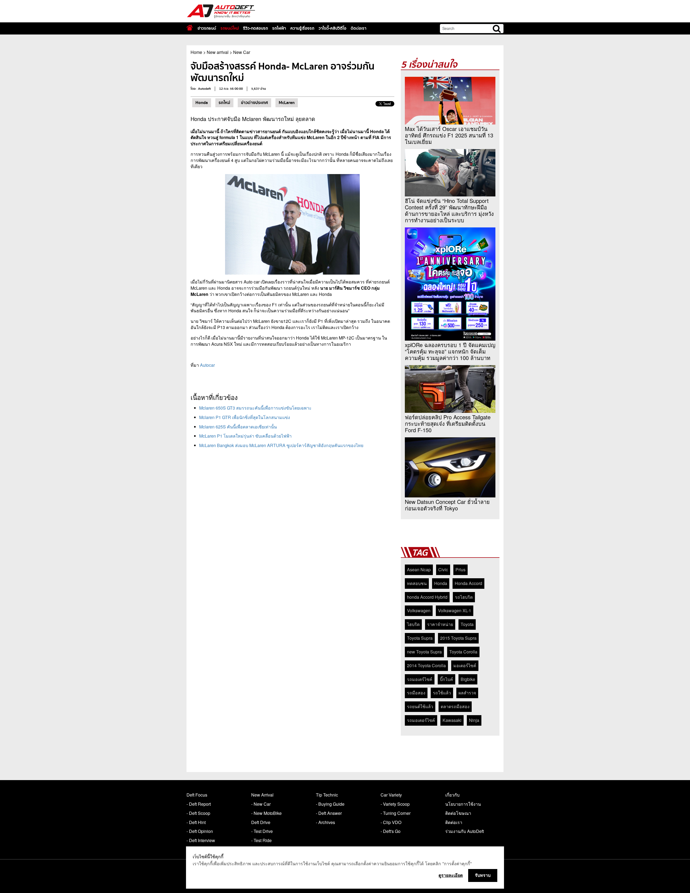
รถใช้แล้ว (442, 693)
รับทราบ (483, 875)
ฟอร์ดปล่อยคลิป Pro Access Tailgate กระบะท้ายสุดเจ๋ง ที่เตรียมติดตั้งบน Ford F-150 (448, 423)
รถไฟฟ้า (279, 28)
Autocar (207, 365)
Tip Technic (327, 795)
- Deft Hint (196, 822)
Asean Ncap (419, 569)
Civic (443, 569)
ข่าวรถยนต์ (207, 28)
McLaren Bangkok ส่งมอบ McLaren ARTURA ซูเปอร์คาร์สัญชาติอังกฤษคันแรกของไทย (281, 445)
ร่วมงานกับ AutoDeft (464, 831)
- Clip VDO (391, 822)
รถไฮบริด (464, 597)
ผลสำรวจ (467, 693)
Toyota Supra (420, 638)
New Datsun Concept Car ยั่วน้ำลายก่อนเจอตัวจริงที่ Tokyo (447, 505)
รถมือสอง (416, 693)
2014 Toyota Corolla (426, 665)
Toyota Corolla (463, 652)
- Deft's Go (391, 831)
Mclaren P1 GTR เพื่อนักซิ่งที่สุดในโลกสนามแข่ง (244, 417)
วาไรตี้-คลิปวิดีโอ (332, 28)
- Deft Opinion (200, 831)
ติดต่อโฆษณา (458, 813)
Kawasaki (452, 720)
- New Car (261, 804)
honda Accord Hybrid (427, 597)
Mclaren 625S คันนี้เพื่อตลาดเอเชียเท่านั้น (238, 427)
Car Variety (391, 795)
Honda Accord (468, 583)
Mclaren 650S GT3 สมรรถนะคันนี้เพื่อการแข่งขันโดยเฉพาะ (255, 408)
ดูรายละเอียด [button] (451, 875)
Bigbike (468, 679)
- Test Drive (262, 831)
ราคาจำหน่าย (440, 624)
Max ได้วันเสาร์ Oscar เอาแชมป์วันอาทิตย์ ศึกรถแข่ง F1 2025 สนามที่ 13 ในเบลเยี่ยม (449, 135)
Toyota (467, 624)
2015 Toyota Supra (458, 638)
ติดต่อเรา (358, 28)
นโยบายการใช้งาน (463, 804)
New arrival (218, 52)
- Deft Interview (201, 840)
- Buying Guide (330, 804)
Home (196, 52)
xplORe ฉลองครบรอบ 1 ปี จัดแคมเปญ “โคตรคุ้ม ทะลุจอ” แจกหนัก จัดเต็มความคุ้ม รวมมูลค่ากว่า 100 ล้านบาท (450, 351)
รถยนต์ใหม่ (229, 28)
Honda (201, 102)
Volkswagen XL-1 (454, 610)
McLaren (287, 102)
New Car (241, 52)
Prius (460, 569)
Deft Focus (197, 795)
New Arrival (262, 795)
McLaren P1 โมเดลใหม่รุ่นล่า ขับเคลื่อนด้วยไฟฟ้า (245, 436)
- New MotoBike (266, 813)
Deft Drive (260, 822)
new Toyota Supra (424, 652)
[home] (190, 27)
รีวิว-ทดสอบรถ (255, 28)
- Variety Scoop (395, 804)
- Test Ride (261, 840)
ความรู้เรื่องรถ (302, 28)
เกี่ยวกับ (452, 795)
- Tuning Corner (395, 813)
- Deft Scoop (198, 813)
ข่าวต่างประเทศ (254, 102)
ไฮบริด (413, 624)
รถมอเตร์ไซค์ (419, 679)
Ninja (474, 720)
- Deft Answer (329, 813)
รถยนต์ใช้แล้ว (420, 706)
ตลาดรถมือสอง (455, 706)
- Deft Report (199, 804)
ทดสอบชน (417, 583)
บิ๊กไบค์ (446, 679)
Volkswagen (418, 610)
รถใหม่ (224, 102)
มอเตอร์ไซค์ (464, 665)
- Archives (325, 822)
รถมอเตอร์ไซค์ (421, 720)
